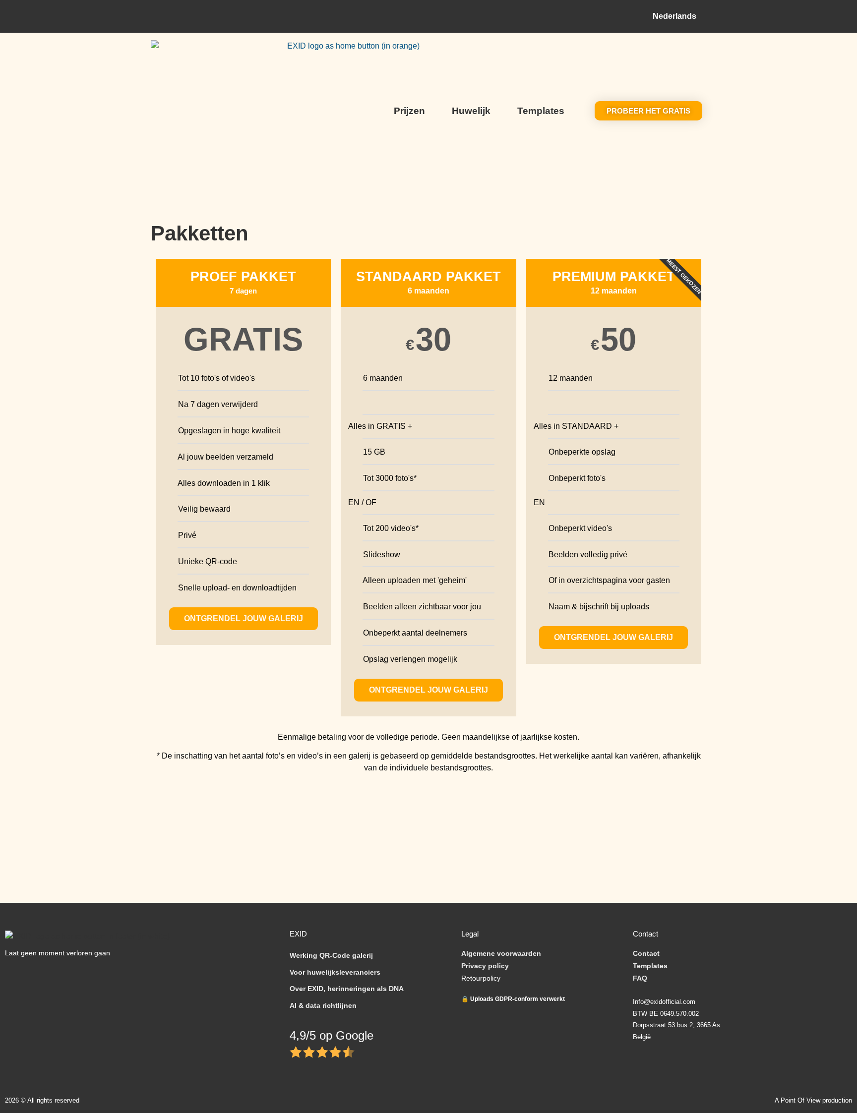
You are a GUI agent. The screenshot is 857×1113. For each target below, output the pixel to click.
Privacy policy (485, 966)
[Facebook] (15, 975)
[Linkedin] (90, 975)
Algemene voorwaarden (501, 953)
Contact (646, 953)
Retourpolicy (480, 978)
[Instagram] (40, 975)
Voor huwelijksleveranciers (335, 972)
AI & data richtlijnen (323, 1005)
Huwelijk (471, 111)
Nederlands (674, 16)
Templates (540, 111)
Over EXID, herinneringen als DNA (347, 989)
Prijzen (409, 111)
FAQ (640, 978)
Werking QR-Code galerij (331, 955)
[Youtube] (65, 975)
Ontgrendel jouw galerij (243, 618)
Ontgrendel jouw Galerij (428, 690)
